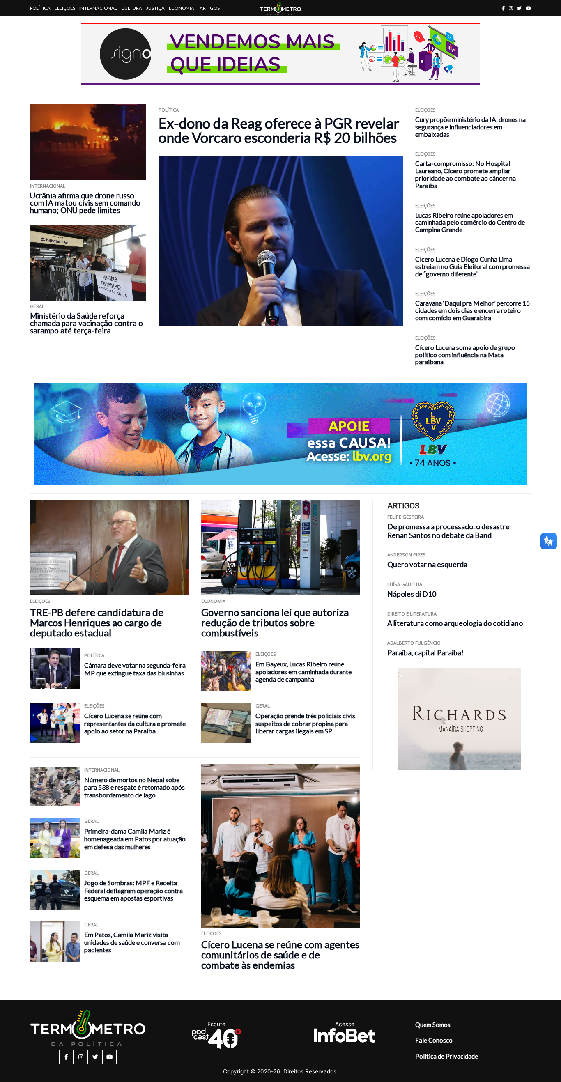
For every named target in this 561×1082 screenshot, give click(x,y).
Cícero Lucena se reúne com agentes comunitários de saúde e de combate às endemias (280, 954)
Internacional (98, 8)
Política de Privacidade (446, 1056)
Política (40, 8)
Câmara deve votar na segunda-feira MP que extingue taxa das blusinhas (135, 669)
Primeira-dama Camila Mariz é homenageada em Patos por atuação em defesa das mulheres (135, 838)
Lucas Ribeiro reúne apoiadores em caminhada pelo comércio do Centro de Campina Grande (470, 222)
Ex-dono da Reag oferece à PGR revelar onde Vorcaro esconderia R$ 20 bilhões (279, 130)
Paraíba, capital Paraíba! (425, 652)
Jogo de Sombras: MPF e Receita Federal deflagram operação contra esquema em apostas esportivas (133, 890)
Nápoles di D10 (411, 594)
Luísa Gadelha (404, 584)
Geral (37, 306)
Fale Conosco (434, 1040)
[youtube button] (528, 8)
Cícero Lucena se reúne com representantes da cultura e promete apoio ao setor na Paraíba (135, 723)
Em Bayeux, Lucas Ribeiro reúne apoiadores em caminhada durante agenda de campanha (303, 671)
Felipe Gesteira (405, 517)
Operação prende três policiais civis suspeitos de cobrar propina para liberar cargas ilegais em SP (305, 723)
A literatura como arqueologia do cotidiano (455, 623)
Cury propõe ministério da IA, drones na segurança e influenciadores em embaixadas (470, 126)
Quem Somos (433, 1024)
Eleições (65, 8)
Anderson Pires (406, 554)
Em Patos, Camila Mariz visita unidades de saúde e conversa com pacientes (132, 941)
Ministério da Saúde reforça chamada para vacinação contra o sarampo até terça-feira (86, 323)
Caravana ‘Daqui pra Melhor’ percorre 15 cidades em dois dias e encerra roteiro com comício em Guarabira (472, 310)
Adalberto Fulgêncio (414, 643)
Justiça (155, 8)
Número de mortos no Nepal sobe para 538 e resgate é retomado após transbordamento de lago (134, 787)
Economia (181, 8)
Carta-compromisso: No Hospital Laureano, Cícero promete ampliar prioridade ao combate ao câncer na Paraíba (465, 174)
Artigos (210, 8)
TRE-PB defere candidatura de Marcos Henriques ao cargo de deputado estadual (96, 622)
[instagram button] (511, 8)
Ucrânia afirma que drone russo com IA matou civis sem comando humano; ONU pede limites (85, 203)
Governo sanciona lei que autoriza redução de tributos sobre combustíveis (275, 622)
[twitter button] (519, 8)
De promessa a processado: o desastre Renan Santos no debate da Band (448, 531)
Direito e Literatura (412, 614)
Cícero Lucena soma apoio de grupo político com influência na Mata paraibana (465, 354)
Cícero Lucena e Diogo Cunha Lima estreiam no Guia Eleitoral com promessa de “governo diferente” (472, 266)
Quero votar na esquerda (427, 564)
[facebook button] (503, 8)
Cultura (131, 8)
